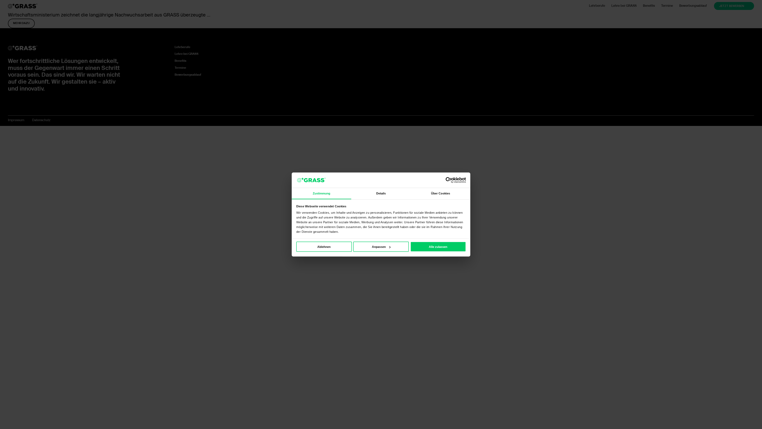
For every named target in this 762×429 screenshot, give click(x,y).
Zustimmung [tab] (321, 193)
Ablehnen (324, 246)
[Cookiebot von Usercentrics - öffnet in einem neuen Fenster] (448, 180)
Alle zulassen (438, 246)
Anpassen (379, 246)
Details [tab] (381, 193)
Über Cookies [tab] (440, 193)
